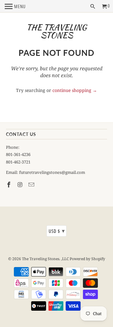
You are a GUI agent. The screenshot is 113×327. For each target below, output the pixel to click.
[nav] (15, 6)
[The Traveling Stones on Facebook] (9, 184)
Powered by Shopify (87, 258)
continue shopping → (74, 90)
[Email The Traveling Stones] (32, 184)
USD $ (57, 230)
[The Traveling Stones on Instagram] (20, 184)
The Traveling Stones (56, 31)
